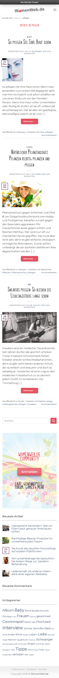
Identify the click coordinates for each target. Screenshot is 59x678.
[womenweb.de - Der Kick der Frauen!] (29, 10)
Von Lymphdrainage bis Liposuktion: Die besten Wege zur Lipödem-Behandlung (33, 561)
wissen (31, 655)
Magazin (17, 18)
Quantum (22, 639)
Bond (28, 610)
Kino (19, 634)
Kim (52, 629)
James (28, 628)
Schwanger (44, 639)
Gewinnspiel (13, 621)
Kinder (11, 634)
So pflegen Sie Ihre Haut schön (29, 42)
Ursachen (7, 655)
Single (31, 643)
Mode (29, 284)
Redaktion (29, 53)
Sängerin (6, 650)
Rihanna (32, 640)
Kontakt (43, 669)
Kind (4, 634)
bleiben (42, 401)
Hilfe (33, 622)
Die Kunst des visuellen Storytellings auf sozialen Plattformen (33, 550)
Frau (14, 617)
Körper (25, 635)
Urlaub (47, 650)
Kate (47, 628)
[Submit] (54, 421)
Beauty (29, 37)
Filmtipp (7, 616)
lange (49, 401)
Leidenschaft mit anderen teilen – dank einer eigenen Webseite (31, 573)
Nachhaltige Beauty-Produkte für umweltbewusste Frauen (32, 540)
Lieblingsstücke (9, 404)
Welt (26, 655)
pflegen (49, 132)
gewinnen (43, 616)
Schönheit (22, 644)
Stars (47, 644)
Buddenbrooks (40, 610)
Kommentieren (49, 135)
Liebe (42, 634)
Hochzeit (43, 622)
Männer (12, 639)
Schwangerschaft (10, 644)
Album (8, 610)
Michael (51, 635)
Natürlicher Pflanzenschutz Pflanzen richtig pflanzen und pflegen (29, 158)
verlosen (18, 654)
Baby (19, 610)
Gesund (33, 617)
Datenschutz (18, 669)
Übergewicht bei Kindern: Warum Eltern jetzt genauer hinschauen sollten (31, 528)
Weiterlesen (29, 121)
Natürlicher (46, 269)
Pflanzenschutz (19, 272)
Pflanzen (6, 272)
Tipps (21, 649)
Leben (33, 634)
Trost (41, 649)
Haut (42, 132)
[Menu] (55, 9)
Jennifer (38, 628)
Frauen (23, 616)
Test (13, 650)
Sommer (40, 644)
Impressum (31, 669)
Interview (12, 627)
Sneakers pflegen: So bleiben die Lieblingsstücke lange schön (29, 293)
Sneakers (31, 404)
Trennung (33, 650)
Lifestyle (29, 147)
